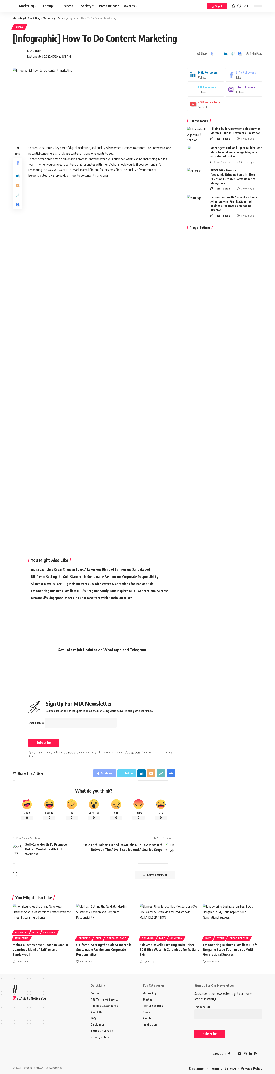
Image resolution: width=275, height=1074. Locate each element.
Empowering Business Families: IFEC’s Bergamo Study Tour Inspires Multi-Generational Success (100, 591)
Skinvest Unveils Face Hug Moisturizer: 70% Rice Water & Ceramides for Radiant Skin (92, 584)
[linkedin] (205, 75)
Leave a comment (157, 874)
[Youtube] (205, 104)
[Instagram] (243, 90)
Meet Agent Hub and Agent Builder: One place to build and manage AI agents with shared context (236, 152)
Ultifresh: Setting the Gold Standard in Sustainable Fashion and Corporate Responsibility (94, 577)
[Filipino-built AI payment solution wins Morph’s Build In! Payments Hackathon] (197, 134)
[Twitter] (205, 90)
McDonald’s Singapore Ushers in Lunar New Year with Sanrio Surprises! (82, 598)
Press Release (222, 138)
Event (220, 938)
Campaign (49, 933)
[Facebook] (243, 75)
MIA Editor (34, 50)
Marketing (21, 938)
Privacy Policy (132, 752)
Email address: (36, 722)
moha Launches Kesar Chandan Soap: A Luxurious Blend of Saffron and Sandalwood (90, 569)
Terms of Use (70, 752)
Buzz (19, 27)
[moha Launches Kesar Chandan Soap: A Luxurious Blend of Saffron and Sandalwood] (42, 921)
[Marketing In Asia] (21, 1054)
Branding (21, 933)
